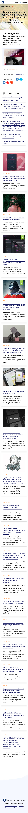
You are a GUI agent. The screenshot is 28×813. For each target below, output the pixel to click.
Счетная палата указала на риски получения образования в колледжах (13, 580)
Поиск (16, 2)
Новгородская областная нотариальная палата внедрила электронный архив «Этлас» (13, 669)
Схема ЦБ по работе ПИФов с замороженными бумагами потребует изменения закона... (13, 136)
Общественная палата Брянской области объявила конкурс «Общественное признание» (13, 690)
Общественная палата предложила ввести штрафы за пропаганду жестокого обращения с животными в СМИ (14, 714)
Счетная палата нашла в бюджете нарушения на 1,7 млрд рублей (14, 602)
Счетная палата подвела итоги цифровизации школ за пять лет (13, 624)
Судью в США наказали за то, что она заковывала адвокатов (13, 218)
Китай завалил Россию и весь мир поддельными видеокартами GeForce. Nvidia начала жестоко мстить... (13, 98)
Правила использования (11, 806)
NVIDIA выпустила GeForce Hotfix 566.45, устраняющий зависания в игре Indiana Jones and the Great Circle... (13, 106)
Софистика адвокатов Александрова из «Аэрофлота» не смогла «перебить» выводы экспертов (14, 531)
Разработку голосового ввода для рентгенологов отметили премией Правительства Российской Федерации (14, 306)
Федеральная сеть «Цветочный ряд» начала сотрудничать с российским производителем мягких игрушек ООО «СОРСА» (13, 480)
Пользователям (9, 807)
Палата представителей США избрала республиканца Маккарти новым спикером (14, 646)
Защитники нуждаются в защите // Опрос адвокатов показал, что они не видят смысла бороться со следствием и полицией (14, 556)
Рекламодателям (18, 807)
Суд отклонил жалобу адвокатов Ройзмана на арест (13, 392)
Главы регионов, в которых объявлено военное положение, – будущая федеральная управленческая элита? (14, 435)
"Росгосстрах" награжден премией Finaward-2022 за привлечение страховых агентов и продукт (14, 350)
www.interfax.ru (13, 69)
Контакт (21, 806)
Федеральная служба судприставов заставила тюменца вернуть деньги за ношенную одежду (14, 261)
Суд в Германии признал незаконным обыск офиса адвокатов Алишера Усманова (12, 507)
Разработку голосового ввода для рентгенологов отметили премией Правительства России (14, 178)
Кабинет (24, 2)
